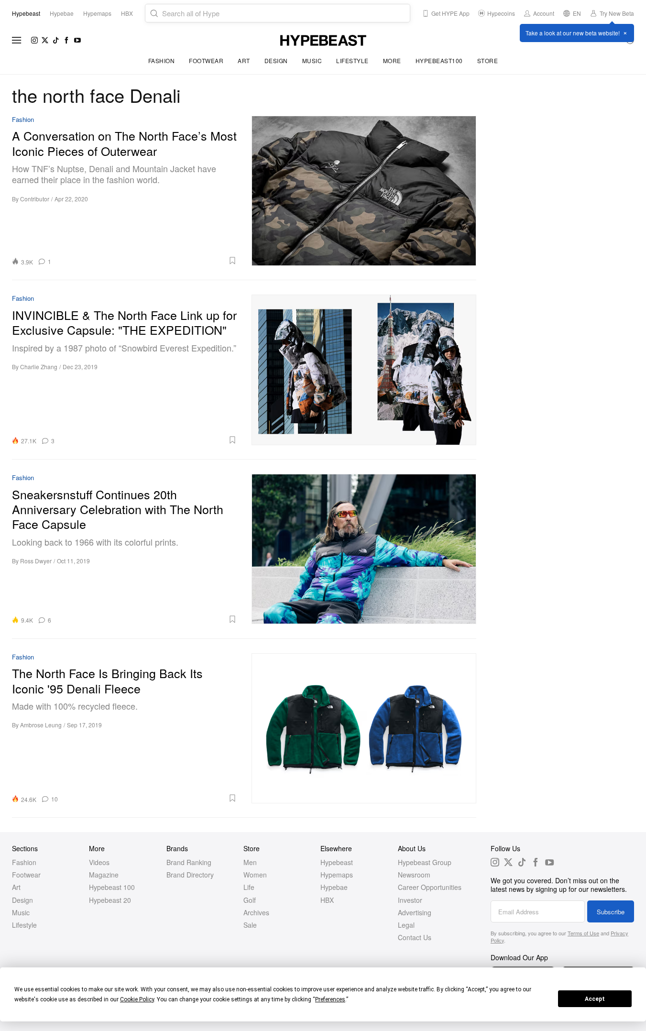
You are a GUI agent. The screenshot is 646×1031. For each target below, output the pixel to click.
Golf (249, 900)
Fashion (161, 60)
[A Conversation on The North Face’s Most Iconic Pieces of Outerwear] (364, 191)
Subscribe (610, 911)
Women (255, 874)
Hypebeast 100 (112, 887)
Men (250, 862)
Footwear (206, 60)
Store (487, 60)
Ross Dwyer (36, 561)
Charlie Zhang (38, 366)
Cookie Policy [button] (137, 999)
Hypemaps (336, 874)
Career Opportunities (429, 887)
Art (244, 60)
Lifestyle (352, 60)
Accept (595, 999)
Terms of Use (583, 933)
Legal (406, 925)
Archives (256, 912)
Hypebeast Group (424, 862)
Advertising (414, 912)
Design (276, 60)
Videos (99, 862)
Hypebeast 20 (110, 900)
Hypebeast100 (439, 60)
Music (312, 60)
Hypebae (334, 887)
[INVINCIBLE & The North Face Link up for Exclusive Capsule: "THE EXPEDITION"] (364, 370)
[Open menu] (17, 40)
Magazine (104, 874)
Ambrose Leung (41, 725)
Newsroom (414, 874)
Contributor (34, 199)
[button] (147, 260)
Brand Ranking (188, 862)
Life (248, 887)
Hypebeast (336, 862)
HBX (327, 900)
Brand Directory (190, 874)
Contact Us (414, 937)
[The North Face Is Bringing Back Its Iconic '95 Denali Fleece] (364, 728)
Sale (250, 925)
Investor (410, 900)
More (392, 60)
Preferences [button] (330, 999)
